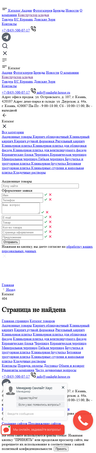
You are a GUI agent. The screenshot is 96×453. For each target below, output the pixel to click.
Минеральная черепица (20, 159)
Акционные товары (17, 136)
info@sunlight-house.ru (53, 92)
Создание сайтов (14, 423)
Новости (72, 10)
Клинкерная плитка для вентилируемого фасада (49, 150)
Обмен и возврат (71, 365)
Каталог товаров (42, 321)
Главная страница (15, 321)
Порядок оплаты (30, 365)
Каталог (14, 10)
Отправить (11, 242)
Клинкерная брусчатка (49, 163)
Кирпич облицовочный (51, 136)
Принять (61, 449)
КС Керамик (23, 19)
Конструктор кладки (33, 15)
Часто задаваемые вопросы (55, 370)
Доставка (51, 365)
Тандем (7, 19)
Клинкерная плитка (17, 145)
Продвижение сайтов (44, 423)
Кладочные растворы (29, 172)
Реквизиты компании (18, 370)
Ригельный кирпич (70, 141)
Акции (26, 10)
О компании (69, 72)
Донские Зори (44, 19)
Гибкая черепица (51, 159)
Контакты (9, 24)
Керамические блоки (18, 154)
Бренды (59, 10)
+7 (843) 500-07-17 (16, 30)
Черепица (42, 154)
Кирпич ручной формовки (34, 141)
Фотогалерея (42, 10)
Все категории (13, 132)
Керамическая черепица (68, 154)
